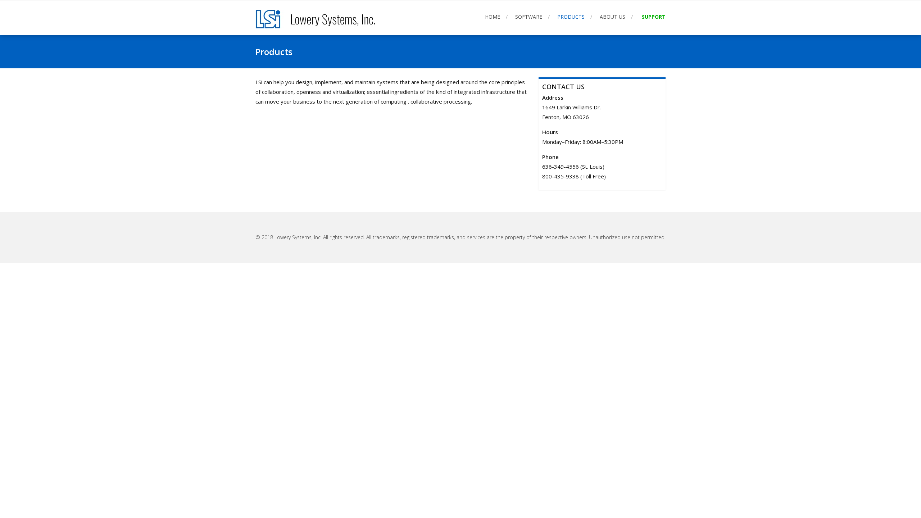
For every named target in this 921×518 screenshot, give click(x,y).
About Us (612, 16)
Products (571, 16)
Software (528, 16)
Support (654, 16)
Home (492, 16)
